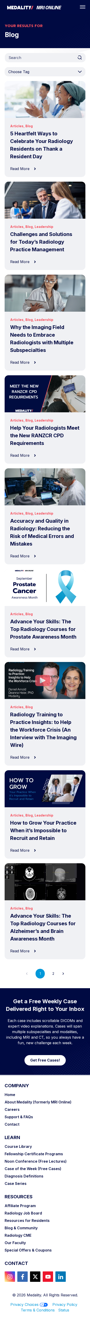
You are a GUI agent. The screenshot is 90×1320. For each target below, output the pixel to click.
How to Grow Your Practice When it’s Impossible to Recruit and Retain (43, 830)
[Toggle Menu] (82, 7)
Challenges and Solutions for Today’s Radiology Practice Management (41, 241)
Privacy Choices (24, 1304)
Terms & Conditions (39, 1310)
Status (63, 1310)
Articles (17, 126)
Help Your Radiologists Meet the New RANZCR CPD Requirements (44, 435)
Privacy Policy (64, 1304)
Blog (29, 126)
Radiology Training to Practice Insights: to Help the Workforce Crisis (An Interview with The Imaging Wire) (43, 729)
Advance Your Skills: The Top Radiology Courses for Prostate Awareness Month (43, 629)
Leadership (44, 227)
